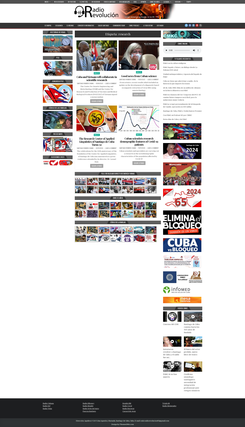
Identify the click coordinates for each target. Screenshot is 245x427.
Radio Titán (47, 409)
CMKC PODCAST (134, 25)
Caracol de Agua (129, 411)
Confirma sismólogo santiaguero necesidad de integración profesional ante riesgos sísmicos (192, 382)
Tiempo (188, 2)
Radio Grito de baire (91, 409)
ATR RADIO (160, 25)
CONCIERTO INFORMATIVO (86, 25)
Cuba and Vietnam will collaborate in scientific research (97, 78)
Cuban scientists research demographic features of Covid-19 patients (139, 141)
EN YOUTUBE (72, 2)
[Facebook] (189, 25)
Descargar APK (124, 2)
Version (177, 2)
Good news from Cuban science (139, 76)
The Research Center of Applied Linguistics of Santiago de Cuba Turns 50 (96, 141)
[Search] (200, 25)
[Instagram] (193, 25)
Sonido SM (126, 403)
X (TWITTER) (84, 2)
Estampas (48, 25)
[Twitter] (186, 25)
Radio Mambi (88, 406)
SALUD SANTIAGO (103, 25)
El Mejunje (70, 25)
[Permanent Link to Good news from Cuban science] (139, 55)
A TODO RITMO (148, 25)
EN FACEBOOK (96, 2)
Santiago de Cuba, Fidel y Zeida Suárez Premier (182, 111)
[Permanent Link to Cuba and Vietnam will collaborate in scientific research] (96, 55)
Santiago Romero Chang (85, 83)
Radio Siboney (88, 403)
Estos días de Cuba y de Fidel (175, 119)
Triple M (166, 403)
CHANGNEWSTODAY (119, 25)
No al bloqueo (59, 2)
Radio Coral (127, 406)
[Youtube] (197, 25)
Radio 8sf (46, 406)
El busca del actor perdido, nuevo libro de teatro (192, 352)
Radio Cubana (48, 403)
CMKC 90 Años (155, 2)
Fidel (135, 2)
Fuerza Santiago (109, 2)
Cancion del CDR (170, 324)
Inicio (46, 2)
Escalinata (59, 25)
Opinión (143, 2)
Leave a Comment (111, 83)
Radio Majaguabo (169, 406)
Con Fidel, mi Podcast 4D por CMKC (177, 115)
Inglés (96, 73)
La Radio (166, 2)
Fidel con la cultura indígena (174, 63)
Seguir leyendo (96, 101)
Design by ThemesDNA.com (122, 424)
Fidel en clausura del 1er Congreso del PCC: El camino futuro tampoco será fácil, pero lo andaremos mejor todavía (182, 97)
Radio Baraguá (128, 409)
